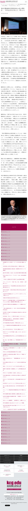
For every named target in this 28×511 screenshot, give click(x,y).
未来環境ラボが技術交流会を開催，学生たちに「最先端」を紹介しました (14, 355)
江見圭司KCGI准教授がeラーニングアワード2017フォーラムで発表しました (14, 294)
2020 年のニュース (6, 250)
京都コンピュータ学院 (7, 466)
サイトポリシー (21, 457)
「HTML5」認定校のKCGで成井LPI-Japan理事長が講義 (13, 279)
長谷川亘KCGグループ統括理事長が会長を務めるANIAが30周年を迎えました (14, 286)
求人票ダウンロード (7, 455)
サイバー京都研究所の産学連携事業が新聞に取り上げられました (14, 326)
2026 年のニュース (6, 231)
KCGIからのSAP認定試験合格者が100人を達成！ (12, 351)
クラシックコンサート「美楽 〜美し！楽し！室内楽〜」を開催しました (14, 282)
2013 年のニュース (6, 421)
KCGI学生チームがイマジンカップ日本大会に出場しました (14, 383)
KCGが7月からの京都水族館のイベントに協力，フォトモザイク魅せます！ (14, 348)
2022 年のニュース (6, 244)
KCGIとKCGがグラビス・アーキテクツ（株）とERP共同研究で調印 (14, 276)
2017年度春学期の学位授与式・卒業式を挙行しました (13, 322)
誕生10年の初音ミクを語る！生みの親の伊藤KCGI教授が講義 (14, 272)
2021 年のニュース (6, 247)
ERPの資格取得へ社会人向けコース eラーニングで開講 (13, 402)
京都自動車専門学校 (7, 471)
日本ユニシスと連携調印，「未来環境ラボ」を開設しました (14, 400)
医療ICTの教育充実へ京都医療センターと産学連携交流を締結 (14, 369)
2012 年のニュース (6, 424)
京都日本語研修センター (21, 466)
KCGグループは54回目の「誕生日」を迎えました (12, 372)
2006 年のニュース (6, 443)
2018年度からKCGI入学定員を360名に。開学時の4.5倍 (13, 266)
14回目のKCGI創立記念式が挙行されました (11, 297)
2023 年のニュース (6, 241)
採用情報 (21, 455)
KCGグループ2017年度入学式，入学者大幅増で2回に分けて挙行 (14, 380)
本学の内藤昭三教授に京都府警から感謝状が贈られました (14, 393)
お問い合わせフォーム (14, 494)
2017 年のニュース (6, 259)
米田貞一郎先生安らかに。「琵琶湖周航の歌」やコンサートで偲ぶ (14, 359)
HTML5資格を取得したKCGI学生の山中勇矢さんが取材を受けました (14, 376)
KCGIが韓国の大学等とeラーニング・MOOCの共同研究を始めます (14, 363)
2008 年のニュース (6, 436)
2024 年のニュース (6, 238)
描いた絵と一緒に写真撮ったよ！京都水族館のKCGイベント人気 (14, 340)
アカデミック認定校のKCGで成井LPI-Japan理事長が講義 (14, 409)
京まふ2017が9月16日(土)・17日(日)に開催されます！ (13, 329)
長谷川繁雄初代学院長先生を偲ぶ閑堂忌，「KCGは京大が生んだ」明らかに (14, 344)
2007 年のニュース (6, 440)
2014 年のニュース (6, 418)
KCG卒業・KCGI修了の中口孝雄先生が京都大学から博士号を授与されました (14, 313)
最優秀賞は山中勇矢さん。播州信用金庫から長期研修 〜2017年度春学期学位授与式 (14, 319)
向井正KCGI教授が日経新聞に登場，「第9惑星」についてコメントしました (14, 397)
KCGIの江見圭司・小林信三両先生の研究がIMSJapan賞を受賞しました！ (14, 290)
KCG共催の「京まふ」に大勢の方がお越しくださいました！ (14, 316)
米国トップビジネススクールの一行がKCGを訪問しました (14, 366)
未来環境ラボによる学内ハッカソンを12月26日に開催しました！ (14, 263)
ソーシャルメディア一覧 (7, 462)
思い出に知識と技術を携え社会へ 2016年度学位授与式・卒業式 (14, 386)
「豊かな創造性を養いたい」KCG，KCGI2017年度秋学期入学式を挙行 (14, 309)
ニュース (14, 227)
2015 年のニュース (6, 415)
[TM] (14, 485)
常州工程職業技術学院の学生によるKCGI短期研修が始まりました (14, 336)
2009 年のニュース (6, 433)
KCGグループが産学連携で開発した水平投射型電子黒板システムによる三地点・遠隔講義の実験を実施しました (14, 301)
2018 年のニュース (6, 256)
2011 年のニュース (6, 427)
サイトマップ (7, 457)
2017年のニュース (13, 4)
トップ (3, 4)
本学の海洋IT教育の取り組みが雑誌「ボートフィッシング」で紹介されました (14, 406)
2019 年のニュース (6, 253)
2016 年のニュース (6, 412)
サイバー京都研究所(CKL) (7, 475)
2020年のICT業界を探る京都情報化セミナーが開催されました (14, 305)
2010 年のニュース (6, 430)
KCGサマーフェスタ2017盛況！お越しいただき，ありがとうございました (14, 332)
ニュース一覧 (7, 4)
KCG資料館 (21, 471)
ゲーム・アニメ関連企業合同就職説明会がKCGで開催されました (14, 390)
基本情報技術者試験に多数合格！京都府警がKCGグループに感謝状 (14, 269)
